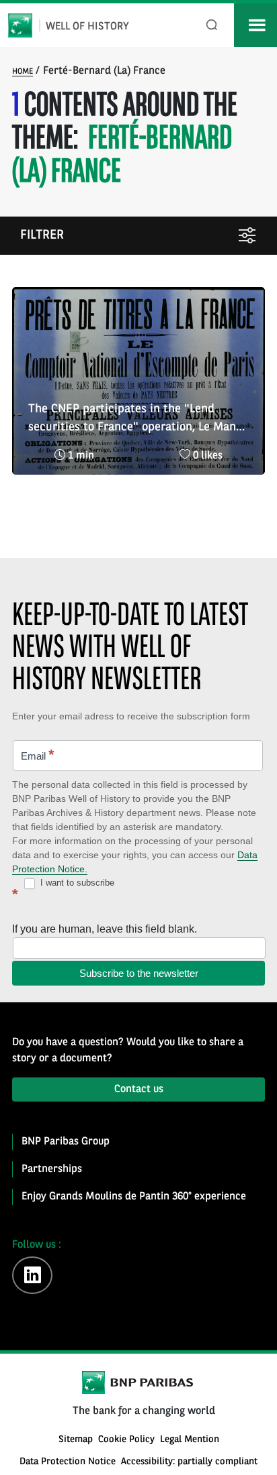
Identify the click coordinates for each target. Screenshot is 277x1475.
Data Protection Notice (67, 1462)
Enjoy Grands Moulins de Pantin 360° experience (134, 1196)
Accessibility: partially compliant (189, 1462)
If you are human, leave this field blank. (104, 929)
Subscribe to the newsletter (138, 973)
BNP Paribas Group (66, 1141)
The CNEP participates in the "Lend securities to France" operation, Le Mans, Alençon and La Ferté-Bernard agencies (136, 419)
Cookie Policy (126, 1440)
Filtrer (42, 235)
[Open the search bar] (212, 25)
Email (37, 754)
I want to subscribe (76, 883)
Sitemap (75, 1440)
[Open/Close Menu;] (255, 25)
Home (22, 72)
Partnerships (52, 1169)
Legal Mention (189, 1440)
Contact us (138, 1089)
